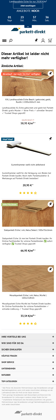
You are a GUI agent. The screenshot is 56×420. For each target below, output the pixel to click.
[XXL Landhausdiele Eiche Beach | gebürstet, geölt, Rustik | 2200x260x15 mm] (28, 82)
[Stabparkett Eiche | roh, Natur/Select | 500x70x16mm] (28, 213)
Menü (5, 41)
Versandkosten (42, 388)
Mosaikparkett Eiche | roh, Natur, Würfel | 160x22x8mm (28, 296)
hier (46, 397)
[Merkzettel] (35, 41)
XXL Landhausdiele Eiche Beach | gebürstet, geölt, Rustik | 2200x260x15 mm (28, 100)
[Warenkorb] (50, 41)
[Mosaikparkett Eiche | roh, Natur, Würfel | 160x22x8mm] (28, 278)
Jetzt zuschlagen (28, 5)
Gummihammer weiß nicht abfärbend (28, 165)
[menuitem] (4, 41)
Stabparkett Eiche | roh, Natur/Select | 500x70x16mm (28, 230)
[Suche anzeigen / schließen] (10, 41)
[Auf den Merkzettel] (50, 73)
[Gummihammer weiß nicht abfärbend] (28, 148)
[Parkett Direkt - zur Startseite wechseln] (28, 31)
